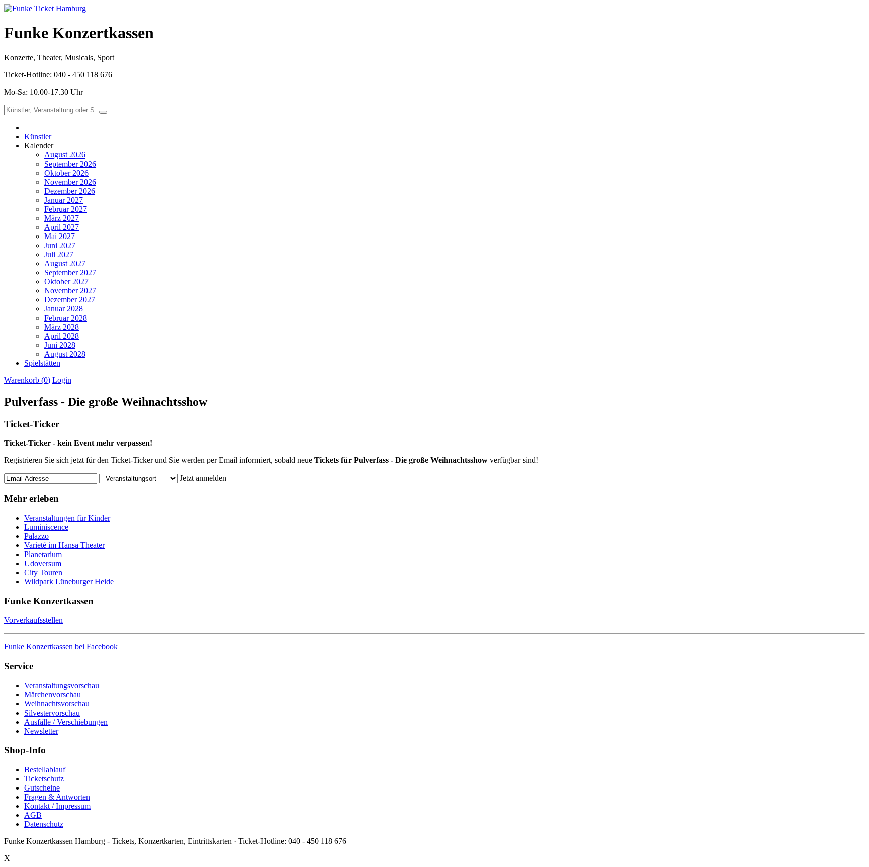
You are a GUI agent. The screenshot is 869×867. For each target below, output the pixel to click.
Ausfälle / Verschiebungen (66, 722)
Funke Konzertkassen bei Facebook (61, 646)
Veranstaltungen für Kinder (67, 518)
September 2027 (70, 272)
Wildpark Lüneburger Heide (69, 581)
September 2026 (70, 164)
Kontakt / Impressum (57, 806)
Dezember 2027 (69, 299)
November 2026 (70, 182)
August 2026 (64, 154)
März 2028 (61, 327)
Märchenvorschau (52, 694)
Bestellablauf (44, 769)
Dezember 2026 (69, 191)
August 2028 (64, 354)
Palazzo (36, 536)
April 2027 (61, 227)
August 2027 (64, 263)
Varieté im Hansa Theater (64, 545)
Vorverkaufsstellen (33, 620)
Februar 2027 (65, 209)
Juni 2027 (59, 245)
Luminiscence (46, 527)
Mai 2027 (59, 236)
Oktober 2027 (66, 281)
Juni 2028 (59, 345)
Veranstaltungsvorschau (61, 685)
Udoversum (42, 563)
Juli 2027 (58, 254)
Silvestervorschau (52, 712)
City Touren (43, 572)
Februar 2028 (65, 317)
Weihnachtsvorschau (57, 703)
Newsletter (41, 731)
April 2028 (61, 336)
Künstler (37, 136)
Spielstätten (42, 363)
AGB (33, 815)
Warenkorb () (27, 380)
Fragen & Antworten (57, 797)
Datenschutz (43, 824)
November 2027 (70, 290)
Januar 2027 (63, 200)
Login (61, 380)
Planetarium (43, 554)
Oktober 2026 (66, 173)
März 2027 (61, 218)
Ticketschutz (44, 778)
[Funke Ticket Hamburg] (45, 8)
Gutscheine (42, 787)
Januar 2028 (63, 308)
